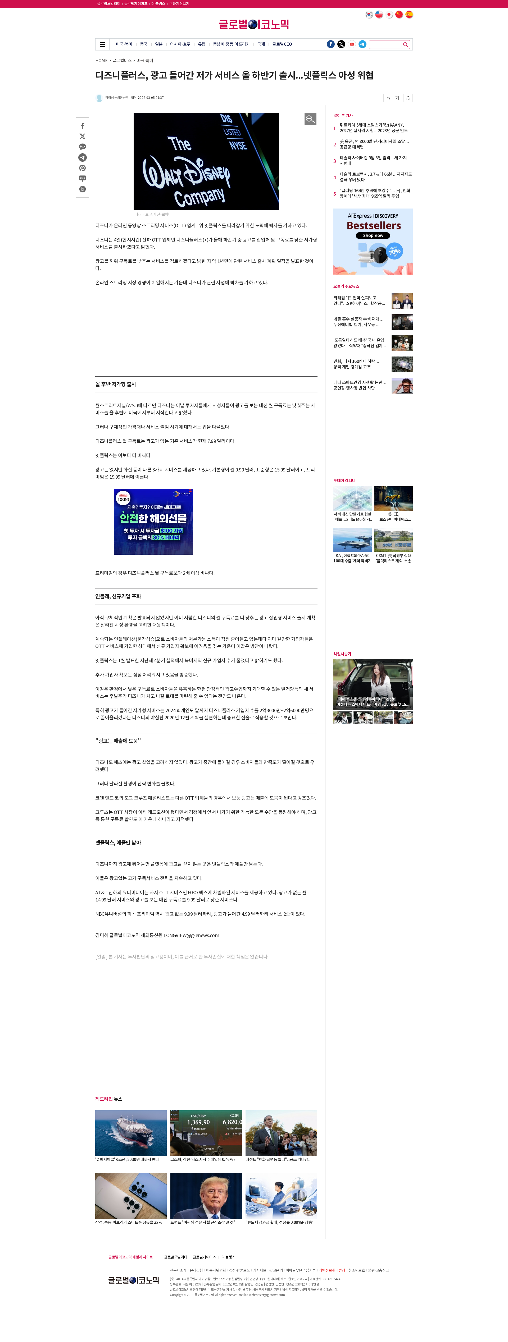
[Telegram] (362, 44)
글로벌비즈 (122, 60)
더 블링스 (158, 4)
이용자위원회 (216, 1271)
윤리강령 (196, 1271)
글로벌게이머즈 (136, 4)
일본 (159, 44)
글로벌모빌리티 (108, 4)
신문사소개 (178, 1271)
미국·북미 (124, 44)
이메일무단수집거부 (301, 1271)
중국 (144, 44)
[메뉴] (102, 44)
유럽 (202, 44)
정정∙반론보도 (239, 1271)
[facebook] (331, 44)
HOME (101, 60)
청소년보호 (356, 1271)
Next (406, 685)
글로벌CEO (282, 44)
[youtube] (352, 44)
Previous (340, 685)
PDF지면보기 (179, 4)
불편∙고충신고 (378, 1271)
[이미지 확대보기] (310, 119)
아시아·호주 (180, 44)
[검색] (405, 44)
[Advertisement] (206, 331)
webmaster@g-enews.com (267, 1295)
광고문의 (276, 1271)
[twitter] (341, 44)
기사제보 (259, 1271)
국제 (261, 44)
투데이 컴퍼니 (344, 480)
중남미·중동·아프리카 (231, 44)
